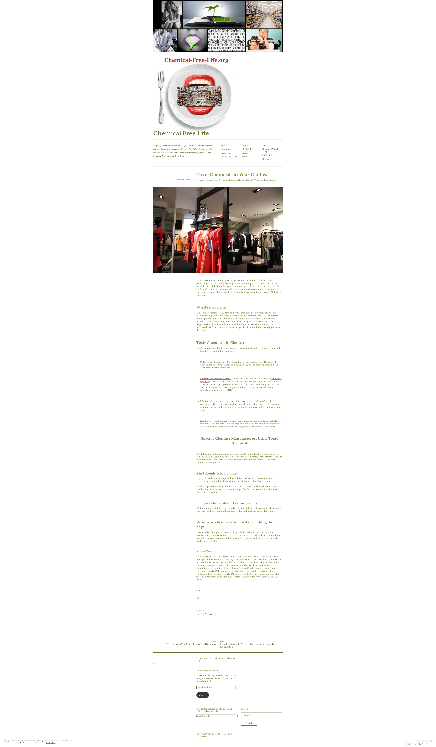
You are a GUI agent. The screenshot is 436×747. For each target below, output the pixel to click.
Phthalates (249, 180)
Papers (245, 145)
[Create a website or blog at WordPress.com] (154, 663)
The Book (246, 149)
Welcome (225, 145)
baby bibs (230, 511)
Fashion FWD (225, 489)
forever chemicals (231, 401)
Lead (225, 180)
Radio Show (268, 155)
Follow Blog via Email (207, 671)
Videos (245, 153)
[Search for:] (261, 715)
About (245, 157)
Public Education (229, 157)
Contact (266, 159)
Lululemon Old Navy (247, 478)
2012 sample (204, 508)
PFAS (230, 180)
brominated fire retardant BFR (209, 180)
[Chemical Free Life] (218, 26)
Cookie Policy (51, 743)
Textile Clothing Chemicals (265, 180)
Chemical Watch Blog (270, 150)
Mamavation (263, 481)
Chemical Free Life (181, 133)
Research (225, 153)
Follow (202, 695)
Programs (225, 149)
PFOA (235, 180)
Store (265, 145)
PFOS (241, 180)
